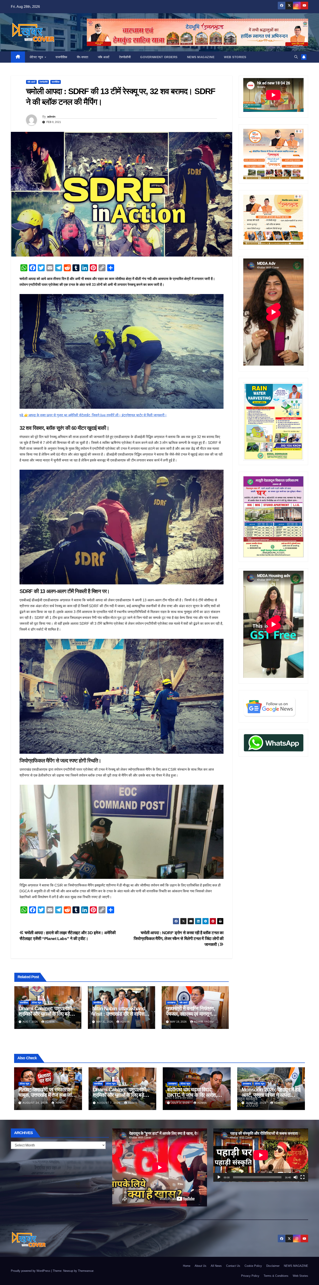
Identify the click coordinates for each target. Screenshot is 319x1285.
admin (51, 116)
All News (216, 1265)
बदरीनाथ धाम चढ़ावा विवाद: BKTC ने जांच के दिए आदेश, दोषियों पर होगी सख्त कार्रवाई (192, 1095)
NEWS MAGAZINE (201, 57)
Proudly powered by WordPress (31, 1270)
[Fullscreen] (302, 1177)
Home (186, 1265)
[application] (260, 1155)
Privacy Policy (250, 1275)
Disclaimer (273, 1265)
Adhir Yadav (204, 1021)
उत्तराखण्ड (171, 1002)
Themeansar (85, 1270)
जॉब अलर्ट (104, 57)
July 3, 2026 (181, 1102)
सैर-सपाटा (82, 57)
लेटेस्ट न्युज (37, 57)
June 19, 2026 (256, 1102)
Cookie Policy (253, 1265)
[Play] (219, 1177)
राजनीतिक (61, 57)
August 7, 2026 (109, 1102)
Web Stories (235, 57)
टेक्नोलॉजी (125, 57)
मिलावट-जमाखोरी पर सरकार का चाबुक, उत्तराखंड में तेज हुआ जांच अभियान (46, 1095)
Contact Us (233, 1265)
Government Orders (159, 57)
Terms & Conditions (276, 1275)
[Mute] (295, 1177)
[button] (296, 57)
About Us (200, 1265)
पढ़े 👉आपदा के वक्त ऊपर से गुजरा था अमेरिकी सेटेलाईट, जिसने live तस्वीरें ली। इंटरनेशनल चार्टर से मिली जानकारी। (93, 415)
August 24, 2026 (36, 1102)
